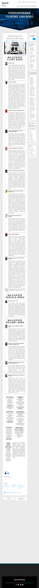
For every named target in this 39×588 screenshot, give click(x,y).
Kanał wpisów (32, 150)
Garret (5, 4)
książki (31, 133)
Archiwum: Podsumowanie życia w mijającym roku (22, 485)
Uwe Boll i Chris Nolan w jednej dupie (32, 56)
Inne (19, 2)
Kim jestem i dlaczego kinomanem (27, 6)
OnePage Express (30, 582)
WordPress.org (32, 156)
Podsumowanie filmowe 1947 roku (32, 61)
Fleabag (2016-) (32, 104)
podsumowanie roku (14, 492)
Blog (21, 40)
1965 (7, 492)
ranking (19, 492)
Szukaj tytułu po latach (29, 2)
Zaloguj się (32, 148)
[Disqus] (15, 515)
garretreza (10, 40)
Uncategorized (32, 141)
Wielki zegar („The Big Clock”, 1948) (32, 49)
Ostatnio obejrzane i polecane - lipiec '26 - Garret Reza (32, 80)
